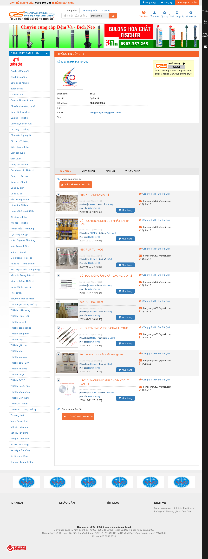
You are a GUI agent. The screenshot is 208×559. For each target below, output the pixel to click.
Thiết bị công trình (20, 333)
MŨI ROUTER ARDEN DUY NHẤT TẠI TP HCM (104, 223)
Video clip (191, 16)
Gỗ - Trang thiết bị (20, 199)
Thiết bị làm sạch (19, 357)
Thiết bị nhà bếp (19, 368)
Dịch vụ (164, 16)
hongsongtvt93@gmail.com (105, 112)
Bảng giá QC (205, 35)
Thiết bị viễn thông (20, 397)
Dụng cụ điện (17, 187)
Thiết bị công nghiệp (21, 327)
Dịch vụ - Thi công (20, 141)
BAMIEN (17, 502)
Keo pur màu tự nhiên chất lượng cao (101, 354)
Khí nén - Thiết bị (19, 222)
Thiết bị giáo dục (19, 345)
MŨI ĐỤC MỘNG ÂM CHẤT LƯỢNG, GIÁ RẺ (105, 275)
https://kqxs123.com (120, 541)
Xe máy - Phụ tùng (20, 450)
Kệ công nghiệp (19, 217)
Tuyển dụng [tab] (132, 171)
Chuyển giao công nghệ (23, 106)
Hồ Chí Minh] (94, 208)
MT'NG (93, 338)
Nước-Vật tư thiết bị (21, 287)
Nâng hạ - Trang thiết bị (23, 263)
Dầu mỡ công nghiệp (21, 135)
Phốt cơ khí (16, 292)
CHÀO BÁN (67, 502)
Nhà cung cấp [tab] (90, 10)
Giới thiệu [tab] (88, 171)
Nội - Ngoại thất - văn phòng (25, 269)
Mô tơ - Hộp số (18, 252)
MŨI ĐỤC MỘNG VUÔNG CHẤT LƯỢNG (103, 328)
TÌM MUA (112, 502)
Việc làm (143, 16)
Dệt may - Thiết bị (20, 129)
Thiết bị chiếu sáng (20, 310)
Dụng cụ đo (16, 193)
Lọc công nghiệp (19, 234)
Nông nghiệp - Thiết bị (22, 281)
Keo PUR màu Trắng (91, 302)
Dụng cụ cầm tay (19, 176)
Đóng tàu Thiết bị (19, 164)
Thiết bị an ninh (18, 322)
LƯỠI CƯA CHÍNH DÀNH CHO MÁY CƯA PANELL (104, 382)
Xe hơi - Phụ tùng (20, 444)
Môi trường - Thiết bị (21, 257)
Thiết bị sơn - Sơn (20, 362)
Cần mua (154, 16)
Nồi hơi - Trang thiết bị (22, 275)
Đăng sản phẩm (188, 2)
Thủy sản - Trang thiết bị (23, 409)
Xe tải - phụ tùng (19, 456)
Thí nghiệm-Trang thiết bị (24, 304)
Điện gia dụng (18, 152)
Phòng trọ (83, 541)
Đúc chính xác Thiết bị (22, 170)
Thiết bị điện (17, 339)
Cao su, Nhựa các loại (22, 100)
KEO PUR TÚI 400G (91, 249)
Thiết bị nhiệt (17, 374)
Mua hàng (126, 210)
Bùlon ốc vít (17, 88)
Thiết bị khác (17, 351)
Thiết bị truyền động (21, 386)
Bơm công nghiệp (20, 83)
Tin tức (205, 11)
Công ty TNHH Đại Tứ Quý (156, 193)
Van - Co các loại (19, 421)
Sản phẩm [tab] (71, 10)
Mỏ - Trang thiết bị (20, 246)
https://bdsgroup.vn (100, 541)
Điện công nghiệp (20, 147)
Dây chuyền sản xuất (21, 123)
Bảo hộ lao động (19, 77)
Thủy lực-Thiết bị (19, 403)
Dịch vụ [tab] (106, 10)
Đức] (109, 259)
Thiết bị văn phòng (20, 392)
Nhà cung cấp (177, 16)
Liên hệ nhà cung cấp (76, 184)
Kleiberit (94, 259)
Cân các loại (17, 94)
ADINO (93, 204)
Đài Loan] (111, 233)
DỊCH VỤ (160, 502)
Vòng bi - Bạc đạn (20, 438)
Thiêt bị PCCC (18, 380)
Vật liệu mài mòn (19, 427)
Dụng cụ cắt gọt (19, 182)
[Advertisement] (127, 145)
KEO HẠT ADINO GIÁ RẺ (94, 194)
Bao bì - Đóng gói (20, 71)
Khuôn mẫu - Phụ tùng (22, 228)
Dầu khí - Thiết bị (19, 117)
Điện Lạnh (16, 158)
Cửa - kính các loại (20, 112)
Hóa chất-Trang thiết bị (22, 211)
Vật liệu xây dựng (19, 432)
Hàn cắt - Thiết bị (19, 205)
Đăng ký (168, 2)
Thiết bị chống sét (20, 316)
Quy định (205, 22)
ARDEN (93, 233)
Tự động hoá (17, 415)
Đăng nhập (150, 2)
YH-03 (93, 393)
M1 (91, 285)
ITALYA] (109, 204)
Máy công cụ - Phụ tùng (23, 240)
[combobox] (108, 15)
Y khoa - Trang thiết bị (22, 462)
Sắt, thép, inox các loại (22, 298)
